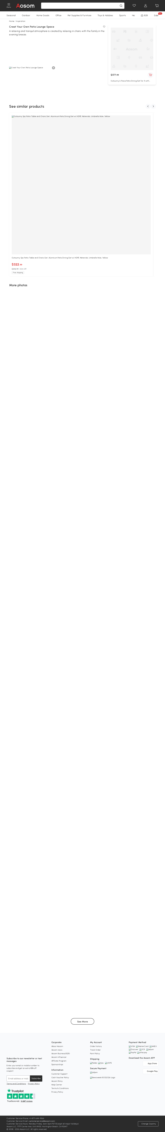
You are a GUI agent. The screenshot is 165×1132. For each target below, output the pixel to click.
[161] (115, 519)
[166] (137, 309)
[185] (103, 1003)
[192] (45, 837)
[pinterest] (26, 1052)
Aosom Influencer (59, 1057)
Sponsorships (57, 1064)
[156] (74, 600)
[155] (139, 618)
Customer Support (59, 1074)
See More (82, 1021)
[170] (124, 417)
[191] (115, 833)
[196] (30, 759)
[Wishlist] (134, 5)
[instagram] (14, 1052)
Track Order (95, 1050)
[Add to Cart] (150, 75)
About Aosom (57, 1046)
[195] (124, 764)
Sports (122, 15)
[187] (118, 959)
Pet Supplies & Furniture (79, 15)
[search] (121, 6)
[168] (100, 368)
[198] (75, 689)
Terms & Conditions (60, 1088)
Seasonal (11, 15)
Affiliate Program (58, 1061)
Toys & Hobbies (105, 15)
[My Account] (145, 5)
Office (58, 15)
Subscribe (36, 1078)
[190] (29, 902)
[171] (47, 465)
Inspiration (20, 21)
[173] (26, 509)
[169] (40, 414)
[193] (102, 802)
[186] (22, 993)
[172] (119, 465)
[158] (35, 663)
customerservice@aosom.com (42, 1121)
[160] (23, 562)
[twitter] (31, 1052)
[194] (37, 814)
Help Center (56, 1085)
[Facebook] (9, 1052)
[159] (104, 653)
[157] (144, 532)
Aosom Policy (57, 1081)
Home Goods (42, 15)
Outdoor (26, 15)
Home (11, 21)
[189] (102, 891)
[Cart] (156, 5)
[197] (133, 701)
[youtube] (20, 1052)
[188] (26, 933)
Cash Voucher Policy (60, 1077)
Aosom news (56, 1050)
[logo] (25, 6)
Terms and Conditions (16, 1084)
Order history (96, 1046)
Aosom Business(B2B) (60, 1053)
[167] (38, 360)
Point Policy (95, 1053)
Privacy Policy (34, 1084)
